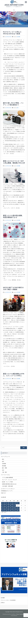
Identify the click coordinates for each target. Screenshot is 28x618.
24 (10, 510)
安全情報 (18, 36)
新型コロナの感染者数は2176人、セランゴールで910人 (13, 375)
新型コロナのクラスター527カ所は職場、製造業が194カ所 (14, 162)
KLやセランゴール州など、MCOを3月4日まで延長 (13, 33)
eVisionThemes (14, 615)
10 (10, 505)
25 (14, 510)
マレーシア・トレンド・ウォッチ (9, 479)
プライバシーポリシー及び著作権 (8, 600)
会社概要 (3, 597)
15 (2, 507)
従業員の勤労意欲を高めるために (9, 484)
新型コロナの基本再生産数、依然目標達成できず (13, 216)
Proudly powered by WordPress (9, 614)
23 (6, 510)
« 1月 (2, 512)
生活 (3, 470)
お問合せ (3, 602)
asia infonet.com (14, 4)
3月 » (5, 512)
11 (14, 505)
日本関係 (4, 463)
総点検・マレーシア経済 (7, 481)
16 (6, 507)
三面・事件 (4, 472)
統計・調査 (4, 467)
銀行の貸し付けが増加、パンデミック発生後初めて (13, 104)
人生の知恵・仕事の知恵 (7, 486)
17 (10, 507)
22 (2, 510)
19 (17, 507)
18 (14, 507)
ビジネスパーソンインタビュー (8, 488)
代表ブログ (3, 493)
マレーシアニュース (5, 456)
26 (17, 510)
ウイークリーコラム (5, 474)
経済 (17, 107)
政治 (3, 459)
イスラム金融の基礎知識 (7, 477)
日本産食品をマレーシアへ (7, 490)
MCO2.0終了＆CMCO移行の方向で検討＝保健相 (13, 288)
